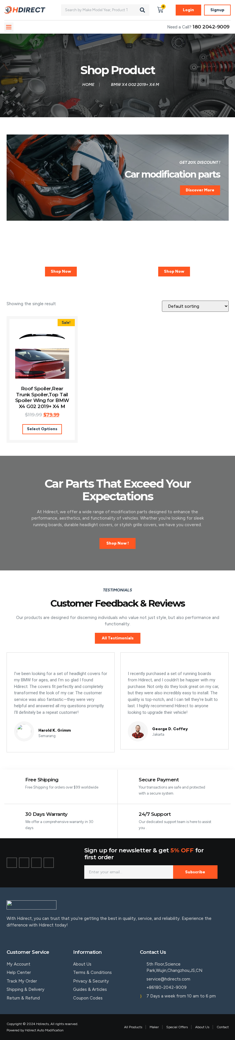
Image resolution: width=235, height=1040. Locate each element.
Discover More (200, 190)
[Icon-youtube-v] (49, 863)
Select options (42, 428)
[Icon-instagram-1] (36, 863)
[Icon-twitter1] (24, 863)
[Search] (142, 10)
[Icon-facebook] (12, 863)
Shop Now (61, 271)
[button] (8, 27)
